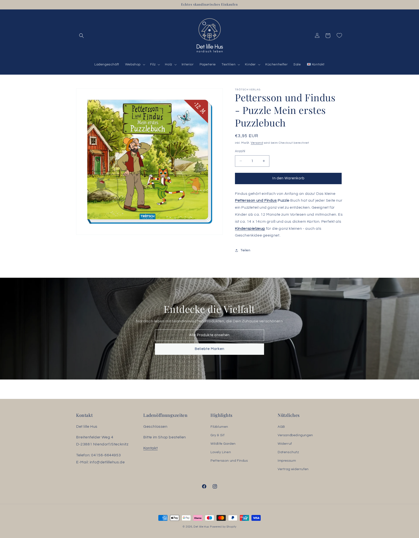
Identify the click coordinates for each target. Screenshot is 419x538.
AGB (281, 426)
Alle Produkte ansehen (209, 335)
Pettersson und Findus (256, 200)
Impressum (287, 460)
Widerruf (285, 443)
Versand (257, 142)
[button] (81, 35)
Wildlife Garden (223, 443)
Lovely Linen (220, 452)
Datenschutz (288, 452)
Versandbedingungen (295, 435)
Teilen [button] (245, 250)
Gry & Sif (217, 435)
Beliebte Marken (209, 349)
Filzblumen (219, 426)
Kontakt (150, 448)
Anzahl (240, 151)
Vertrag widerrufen (293, 469)
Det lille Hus (201, 526)
